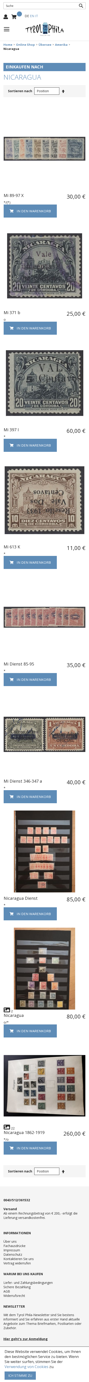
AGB (6, 1291)
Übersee (45, 44)
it (36, 16)
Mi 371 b (12, 312)
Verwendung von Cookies (26, 1366)
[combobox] (44, 5)
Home (7, 44)
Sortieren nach (20, 91)
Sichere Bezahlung (17, 1287)
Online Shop (25, 44)
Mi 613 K (12, 547)
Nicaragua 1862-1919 (24, 1132)
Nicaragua (14, 1015)
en (32, 16)
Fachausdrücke (14, 1246)
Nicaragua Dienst (21, 898)
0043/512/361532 (16, 1200)
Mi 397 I (11, 429)
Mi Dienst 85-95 (19, 664)
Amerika (61, 44)
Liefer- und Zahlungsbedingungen (28, 1282)
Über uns (10, 1241)
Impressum (11, 1250)
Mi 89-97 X (14, 195)
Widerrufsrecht (14, 1295)
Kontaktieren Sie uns (18, 1259)
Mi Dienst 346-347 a (23, 781)
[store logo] (44, 29)
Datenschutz (12, 1254)
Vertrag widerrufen (17, 1263)
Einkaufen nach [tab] (24, 67)
